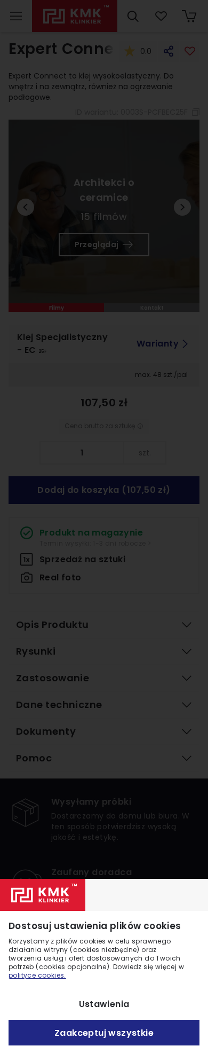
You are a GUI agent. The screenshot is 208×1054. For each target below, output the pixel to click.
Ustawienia (104, 1004)
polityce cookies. (37, 975)
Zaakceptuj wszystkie (104, 1033)
